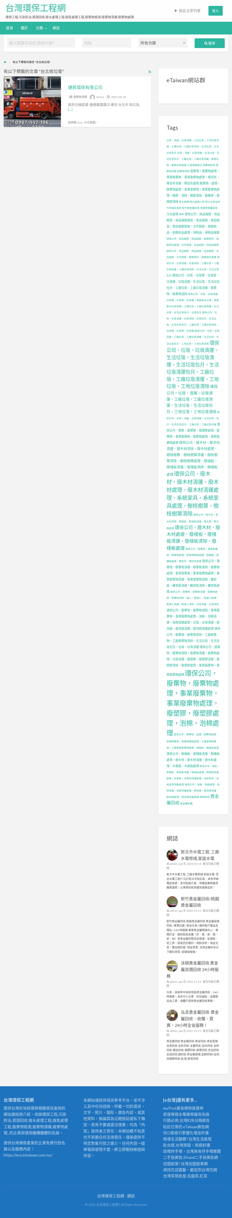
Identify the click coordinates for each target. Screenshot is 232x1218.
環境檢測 (205, 796)
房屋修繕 (171, 1114)
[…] (70, 109)
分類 (39, 28)
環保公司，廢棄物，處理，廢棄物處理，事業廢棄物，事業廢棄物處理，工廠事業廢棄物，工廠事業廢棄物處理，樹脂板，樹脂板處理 (193, 741)
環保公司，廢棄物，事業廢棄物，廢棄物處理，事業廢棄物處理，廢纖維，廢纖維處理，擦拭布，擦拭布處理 (193, 555)
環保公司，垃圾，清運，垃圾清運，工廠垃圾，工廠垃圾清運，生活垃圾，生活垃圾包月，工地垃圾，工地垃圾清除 (192, 399)
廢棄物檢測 (209, 164)
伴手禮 (207, 1151)
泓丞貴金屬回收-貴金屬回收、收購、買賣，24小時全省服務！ (193, 1019)
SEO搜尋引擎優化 (178, 1132)
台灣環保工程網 (35, 7)
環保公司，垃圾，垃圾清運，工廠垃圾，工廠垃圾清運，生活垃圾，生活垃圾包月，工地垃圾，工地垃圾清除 (193, 337)
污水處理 (172, 214)
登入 (215, 11)
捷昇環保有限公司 (85, 87)
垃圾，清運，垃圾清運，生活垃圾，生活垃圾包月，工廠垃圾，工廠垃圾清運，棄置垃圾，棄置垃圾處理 (193, 158)
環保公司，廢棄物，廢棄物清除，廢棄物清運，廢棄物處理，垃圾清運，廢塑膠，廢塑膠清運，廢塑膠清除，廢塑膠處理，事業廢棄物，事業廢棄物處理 (193, 660)
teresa (100, 97)
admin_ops (176, 863)
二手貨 (200, 1157)
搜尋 (211, 43)
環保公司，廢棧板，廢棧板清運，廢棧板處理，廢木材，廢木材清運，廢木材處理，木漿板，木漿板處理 (193, 760)
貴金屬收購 (186, 803)
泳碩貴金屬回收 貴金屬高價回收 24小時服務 (193, 969)
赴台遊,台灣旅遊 (177, 1145)
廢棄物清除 (183, 171)
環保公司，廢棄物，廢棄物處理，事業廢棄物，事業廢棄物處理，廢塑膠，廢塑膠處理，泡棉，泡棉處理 (193, 703)
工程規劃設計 (194, 164)
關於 (24, 28)
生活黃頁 (204, 1139)
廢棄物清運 (80, 97)
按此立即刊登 (190, 11)
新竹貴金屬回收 (191, 207)
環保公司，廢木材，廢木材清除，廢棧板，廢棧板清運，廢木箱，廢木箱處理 (193, 521)
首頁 (9, 28)
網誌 (56, 28)
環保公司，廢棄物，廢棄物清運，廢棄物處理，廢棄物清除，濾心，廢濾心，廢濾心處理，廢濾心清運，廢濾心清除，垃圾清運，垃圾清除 (193, 597)
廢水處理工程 (197, 201)
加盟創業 (196, 1163)
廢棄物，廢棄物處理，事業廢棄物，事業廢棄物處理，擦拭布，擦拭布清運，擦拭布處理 (193, 177)
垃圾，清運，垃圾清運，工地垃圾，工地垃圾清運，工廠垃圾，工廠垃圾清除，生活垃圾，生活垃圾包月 (193, 146)
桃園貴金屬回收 (209, 207)
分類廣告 (202, 1120)
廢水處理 (184, 201)
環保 (181, 214)
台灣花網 (209, 1169)
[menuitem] (187, 10)
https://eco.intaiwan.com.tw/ (28, 1155)
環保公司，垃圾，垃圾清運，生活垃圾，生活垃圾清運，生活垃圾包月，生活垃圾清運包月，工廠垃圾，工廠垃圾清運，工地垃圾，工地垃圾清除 (193, 364)
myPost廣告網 (175, 1108)
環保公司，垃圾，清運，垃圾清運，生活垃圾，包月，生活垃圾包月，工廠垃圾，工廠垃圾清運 (193, 418)
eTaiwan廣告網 (196, 1126)
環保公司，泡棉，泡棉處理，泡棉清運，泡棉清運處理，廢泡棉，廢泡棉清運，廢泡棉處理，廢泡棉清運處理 (193, 790)
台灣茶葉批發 (174, 1176)
